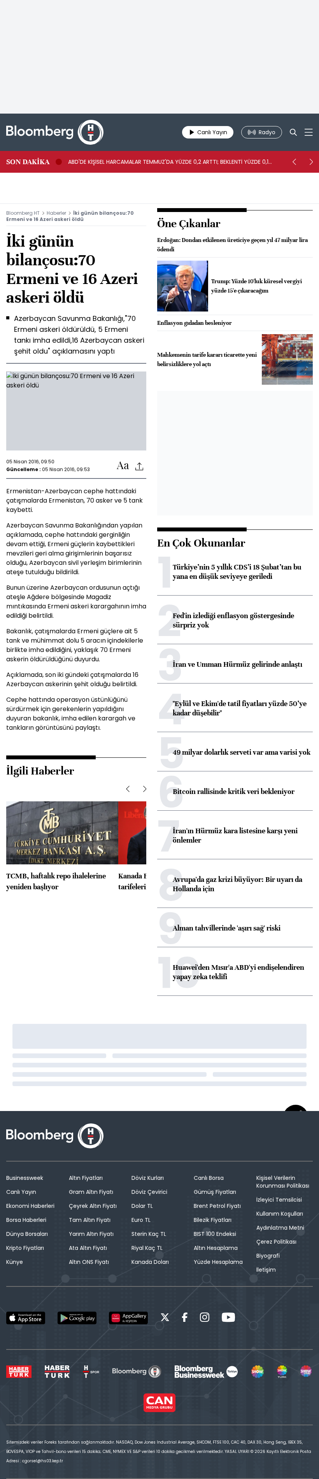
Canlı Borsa (209, 1178)
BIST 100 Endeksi (215, 1234)
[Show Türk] (282, 1371)
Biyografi (268, 1256)
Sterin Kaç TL (148, 1234)
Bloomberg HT (23, 213)
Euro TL (141, 1220)
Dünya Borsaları (27, 1234)
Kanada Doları (150, 1262)
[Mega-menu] (309, 132)
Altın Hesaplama (216, 1248)
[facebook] (185, 1318)
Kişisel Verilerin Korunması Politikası (282, 1182)
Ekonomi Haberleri (30, 1206)
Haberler (56, 213)
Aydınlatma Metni (280, 1228)
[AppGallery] (128, 1318)
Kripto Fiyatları (25, 1248)
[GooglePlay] (77, 1318)
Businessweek (24, 1178)
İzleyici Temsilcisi (279, 1200)
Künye (14, 1262)
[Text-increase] (123, 466)
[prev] (294, 161)
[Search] (293, 132)
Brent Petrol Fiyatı (217, 1206)
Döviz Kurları (147, 1178)
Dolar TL (142, 1206)
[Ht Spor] (91, 1371)
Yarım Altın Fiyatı (91, 1234)
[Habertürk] (19, 1371)
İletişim (266, 1270)
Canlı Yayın (21, 1192)
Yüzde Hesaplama (218, 1262)
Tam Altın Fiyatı (89, 1220)
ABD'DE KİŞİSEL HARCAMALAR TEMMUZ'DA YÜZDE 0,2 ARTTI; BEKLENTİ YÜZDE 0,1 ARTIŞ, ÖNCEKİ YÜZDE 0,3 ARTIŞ (168, 162)
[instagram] (204, 1318)
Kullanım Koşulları (279, 1214)
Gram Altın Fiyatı (91, 1192)
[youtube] (228, 1318)
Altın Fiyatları (86, 1178)
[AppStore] (25, 1318)
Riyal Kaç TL (147, 1248)
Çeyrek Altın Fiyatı (93, 1206)
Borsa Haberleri (26, 1220)
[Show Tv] (257, 1371)
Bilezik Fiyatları (212, 1220)
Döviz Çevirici (149, 1192)
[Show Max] (306, 1371)
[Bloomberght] (54, 132)
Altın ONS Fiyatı (89, 1262)
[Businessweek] (206, 1371)
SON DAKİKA (27, 162)
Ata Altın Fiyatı (88, 1248)
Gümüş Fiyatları (215, 1192)
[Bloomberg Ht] (136, 1371)
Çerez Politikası (276, 1242)
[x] (165, 1318)
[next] (311, 161)
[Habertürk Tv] (57, 1371)
